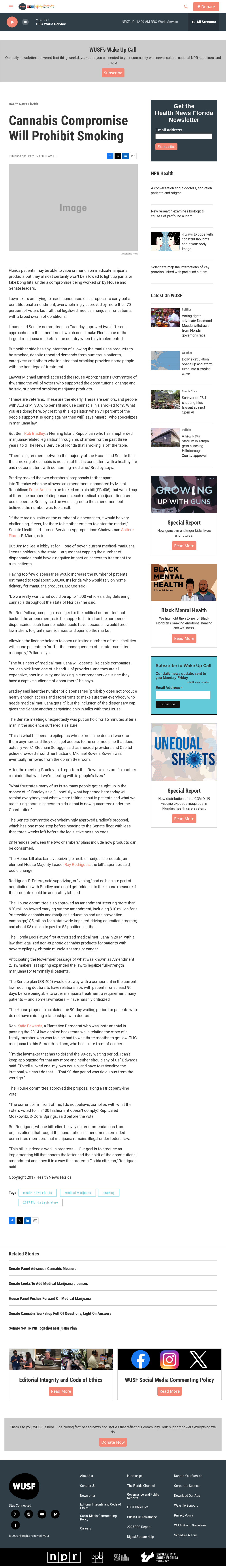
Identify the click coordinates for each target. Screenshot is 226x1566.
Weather (187, 353)
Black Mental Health (184, 610)
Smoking (109, 1193)
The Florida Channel (141, 1485)
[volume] (25, 22)
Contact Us (87, 1485)
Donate (208, 6)
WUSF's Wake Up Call (112, 49)
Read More (184, 545)
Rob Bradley (34, 433)
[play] (12, 22)
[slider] (32, 22)
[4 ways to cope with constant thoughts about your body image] (165, 241)
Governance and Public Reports (143, 1496)
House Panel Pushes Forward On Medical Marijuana (50, 1298)
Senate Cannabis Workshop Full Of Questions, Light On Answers (60, 1313)
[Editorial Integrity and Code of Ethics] (61, 1359)
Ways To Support (186, 1505)
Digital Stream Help (140, 1537)
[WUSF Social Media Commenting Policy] (169, 1359)
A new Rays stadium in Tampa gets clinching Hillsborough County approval (195, 446)
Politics (186, 309)
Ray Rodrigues (77, 864)
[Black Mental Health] (184, 582)
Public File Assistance (142, 1517)
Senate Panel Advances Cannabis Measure (43, 1268)
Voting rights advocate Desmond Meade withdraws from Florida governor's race (197, 325)
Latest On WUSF (166, 295)
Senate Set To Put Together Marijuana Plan (43, 1328)
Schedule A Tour (185, 1535)
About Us (86, 1476)
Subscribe (113, 72)
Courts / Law (190, 391)
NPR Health (162, 173)
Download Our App (187, 1495)
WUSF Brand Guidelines (190, 1525)
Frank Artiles (40, 489)
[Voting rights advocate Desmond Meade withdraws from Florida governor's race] (165, 317)
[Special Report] (184, 494)
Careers (85, 1528)
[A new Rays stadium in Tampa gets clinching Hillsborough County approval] (165, 437)
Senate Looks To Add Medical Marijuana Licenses (48, 1283)
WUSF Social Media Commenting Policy (169, 1380)
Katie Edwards (29, 1026)
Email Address (169, 687)
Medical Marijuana (78, 1193)
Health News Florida (23, 104)
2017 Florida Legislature (40, 1202)
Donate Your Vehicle (188, 1476)
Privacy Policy (183, 1515)
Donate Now (113, 1442)
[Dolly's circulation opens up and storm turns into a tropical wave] (165, 360)
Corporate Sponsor (187, 1485)
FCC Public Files (138, 1507)
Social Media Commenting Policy (98, 1517)
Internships (135, 1476)
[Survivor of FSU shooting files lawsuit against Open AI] (165, 399)
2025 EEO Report (139, 1527)
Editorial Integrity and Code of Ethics (61, 1380)
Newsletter (87, 1495)
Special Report (184, 522)
